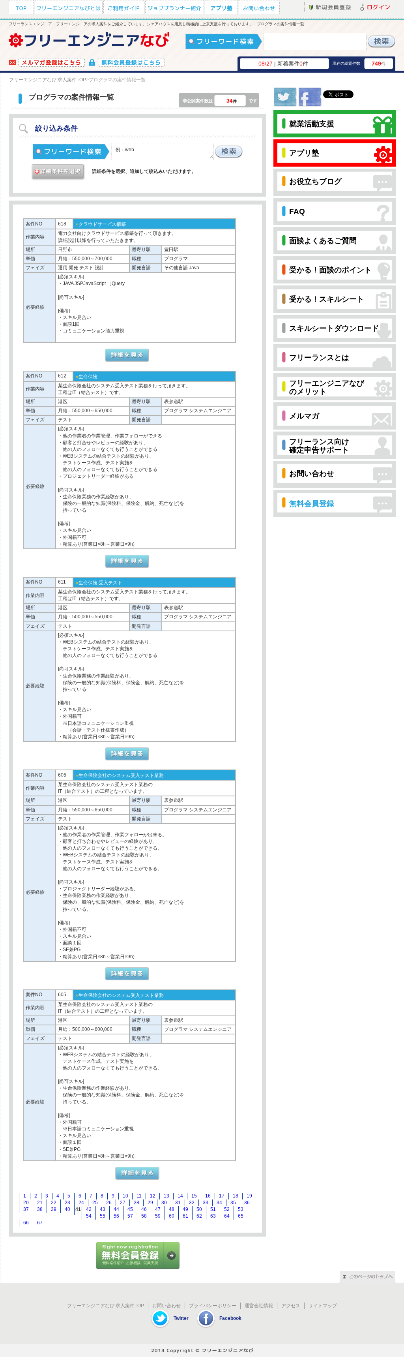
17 (221, 1196)
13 (166, 1196)
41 (78, 1209)
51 (213, 1209)
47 (158, 1209)
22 (53, 1202)
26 (109, 1202)
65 (240, 1216)
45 (130, 1209)
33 (205, 1202)
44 (116, 1209)
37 (26, 1209)
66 (26, 1223)
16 (208, 1196)
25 (95, 1202)
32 (192, 1202)
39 (53, 1209)
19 (249, 1196)
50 (199, 1209)
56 (116, 1216)
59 (158, 1216)
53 (240, 1209)
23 (67, 1202)
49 (185, 1209)
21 (40, 1202)
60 (171, 1216)
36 (247, 1202)
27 (122, 1202)
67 (40, 1223)
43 (102, 1209)
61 (185, 1216)
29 (150, 1202)
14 (180, 1196)
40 (67, 1209)
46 (144, 1209)
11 (139, 1196)
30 (164, 1202)
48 (171, 1209)
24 (81, 1202)
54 (89, 1216)
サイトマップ (323, 1305)
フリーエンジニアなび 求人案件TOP (47, 80)
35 (233, 1202)
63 (213, 1216)
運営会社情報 (259, 1305)
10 (125, 1196)
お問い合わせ (166, 1305)
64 (227, 1216)
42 (89, 1209)
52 (227, 1209)
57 (130, 1216)
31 (178, 1202)
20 (26, 1202)
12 (152, 1196)
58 (144, 1216)
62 (199, 1216)
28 (136, 1202)
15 (194, 1196)
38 (40, 1209)
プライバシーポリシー (212, 1305)
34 (219, 1202)
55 (102, 1216)
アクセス (290, 1305)
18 (235, 1196)
